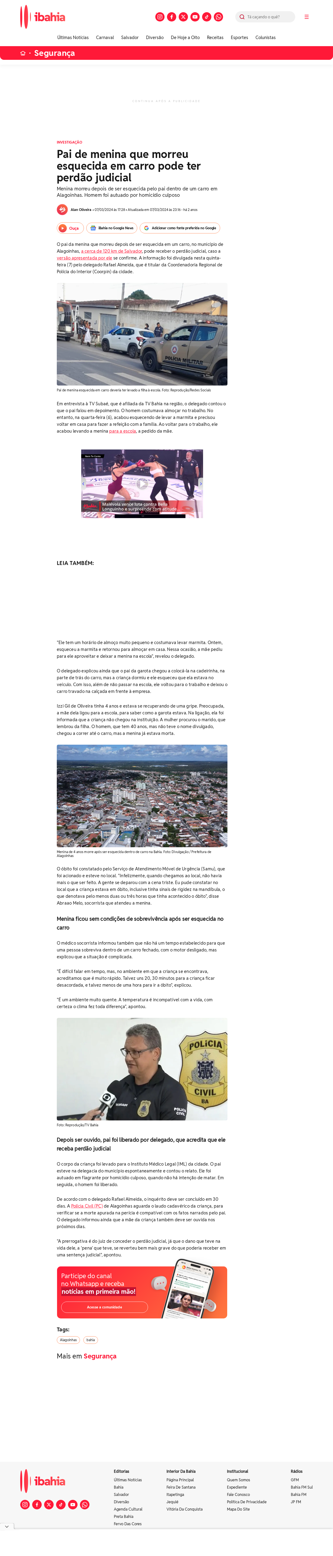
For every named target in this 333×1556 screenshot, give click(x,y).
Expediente (237, 1487)
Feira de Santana (181, 1487)
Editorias (121, 1471)
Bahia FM (298, 1494)
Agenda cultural (128, 1509)
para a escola (122, 431)
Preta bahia (123, 1516)
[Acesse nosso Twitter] (183, 16)
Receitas (215, 37)
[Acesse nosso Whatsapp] (218, 16)
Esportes (239, 37)
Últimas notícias (128, 1480)
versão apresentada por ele (84, 258)
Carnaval (105, 37)
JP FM (296, 1501)
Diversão (155, 37)
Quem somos (238, 1480)
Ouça (74, 228)
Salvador (130, 37)
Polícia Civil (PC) (87, 1206)
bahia (91, 1340)
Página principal (180, 1480)
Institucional (237, 1471)
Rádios (297, 1471)
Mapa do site (238, 1509)
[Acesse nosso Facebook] (171, 16)
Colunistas (265, 37)
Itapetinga (175, 1494)
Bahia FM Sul (302, 1487)
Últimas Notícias (73, 37)
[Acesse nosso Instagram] (160, 16)
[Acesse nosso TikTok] (206, 16)
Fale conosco (238, 1494)
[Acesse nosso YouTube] (195, 16)
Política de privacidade (247, 1501)
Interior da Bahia (181, 1471)
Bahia (118, 1487)
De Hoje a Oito (185, 37)
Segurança (54, 53)
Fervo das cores (128, 1523)
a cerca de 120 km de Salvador (111, 251)
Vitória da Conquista (184, 1509)
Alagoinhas (68, 1340)
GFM (295, 1480)
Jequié (172, 1501)
